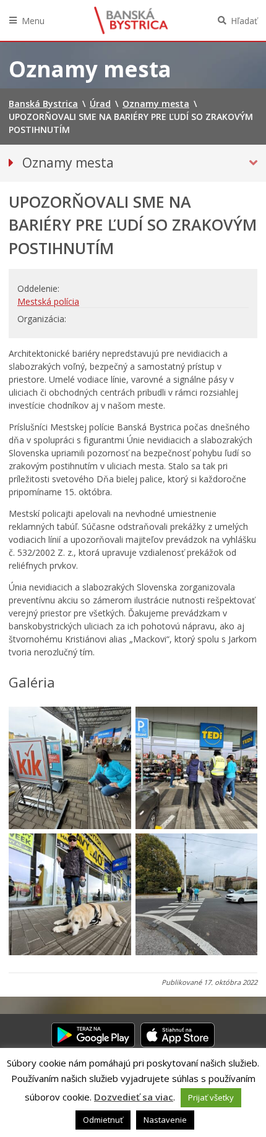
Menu (33, 21)
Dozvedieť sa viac (133, 1097)
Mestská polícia (48, 301)
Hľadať (244, 21)
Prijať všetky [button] (211, 1097)
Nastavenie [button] (165, 1119)
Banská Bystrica (131, 20)
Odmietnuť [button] (103, 1119)
